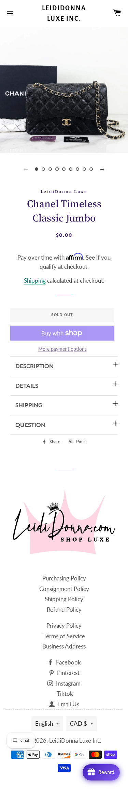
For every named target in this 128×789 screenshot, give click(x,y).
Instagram (68, 683)
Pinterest (68, 672)
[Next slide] (102, 169)
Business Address (64, 646)
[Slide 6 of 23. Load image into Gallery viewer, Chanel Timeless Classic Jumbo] (71, 169)
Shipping (35, 280)
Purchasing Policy (64, 578)
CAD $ (78, 723)
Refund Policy (64, 609)
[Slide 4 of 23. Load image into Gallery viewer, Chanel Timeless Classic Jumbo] (57, 169)
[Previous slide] (25, 169)
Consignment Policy (64, 588)
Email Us (67, 704)
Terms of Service (64, 636)
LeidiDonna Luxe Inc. (64, 13)
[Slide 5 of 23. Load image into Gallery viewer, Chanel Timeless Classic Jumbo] (64, 169)
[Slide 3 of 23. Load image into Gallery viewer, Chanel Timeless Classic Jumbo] (50, 169)
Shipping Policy (64, 599)
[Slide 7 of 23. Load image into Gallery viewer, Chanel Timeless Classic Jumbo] (77, 169)
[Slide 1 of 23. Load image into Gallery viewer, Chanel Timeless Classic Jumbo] (36, 169)
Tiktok (65, 693)
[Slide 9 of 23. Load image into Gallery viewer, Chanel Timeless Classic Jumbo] (91, 169)
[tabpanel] (64, 89)
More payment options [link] (62, 349)
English (44, 723)
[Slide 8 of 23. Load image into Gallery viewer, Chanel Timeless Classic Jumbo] (84, 169)
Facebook (68, 662)
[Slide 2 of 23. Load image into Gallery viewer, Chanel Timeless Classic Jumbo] (43, 169)
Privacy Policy (64, 625)
